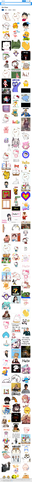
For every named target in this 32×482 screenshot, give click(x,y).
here (11, 480)
